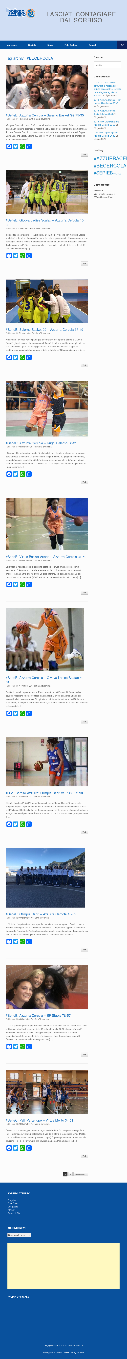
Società (32, 45)
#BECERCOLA (110, 165)
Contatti (93, 45)
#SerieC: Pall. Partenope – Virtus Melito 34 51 (39, 1120)
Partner (10, 1209)
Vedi (84, 154)
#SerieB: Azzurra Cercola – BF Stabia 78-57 (38, 1015)
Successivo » (80, 1174)
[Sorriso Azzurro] (21, 13)
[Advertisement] (63, 1266)
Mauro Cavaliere (42, 1123)
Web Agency (48, 1352)
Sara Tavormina (43, 118)
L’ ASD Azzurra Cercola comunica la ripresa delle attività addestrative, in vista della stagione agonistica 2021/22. (107, 89)
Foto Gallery (70, 45)
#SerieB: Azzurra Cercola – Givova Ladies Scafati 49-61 (45, 679)
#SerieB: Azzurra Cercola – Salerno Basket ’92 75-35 (45, 115)
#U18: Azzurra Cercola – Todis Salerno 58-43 (105, 112)
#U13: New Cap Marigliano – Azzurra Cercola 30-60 (107, 123)
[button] (122, 45)
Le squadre (12, 1206)
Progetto (11, 1200)
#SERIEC (117, 173)
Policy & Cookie (77, 1352)
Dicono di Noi (13, 1213)
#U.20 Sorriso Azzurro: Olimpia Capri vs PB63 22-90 (44, 792)
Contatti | (66, 1352)
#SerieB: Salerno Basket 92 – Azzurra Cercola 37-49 (44, 329)
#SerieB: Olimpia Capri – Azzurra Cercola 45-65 (41, 914)
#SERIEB (103, 172)
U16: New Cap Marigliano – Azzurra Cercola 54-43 (107, 134)
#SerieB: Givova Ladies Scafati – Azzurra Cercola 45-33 (45, 222)
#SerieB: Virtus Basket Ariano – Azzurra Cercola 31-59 (46, 556)
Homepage (11, 45)
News (50, 45)
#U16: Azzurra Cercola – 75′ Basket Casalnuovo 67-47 (107, 101)
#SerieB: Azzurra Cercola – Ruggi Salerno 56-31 (41, 442)
